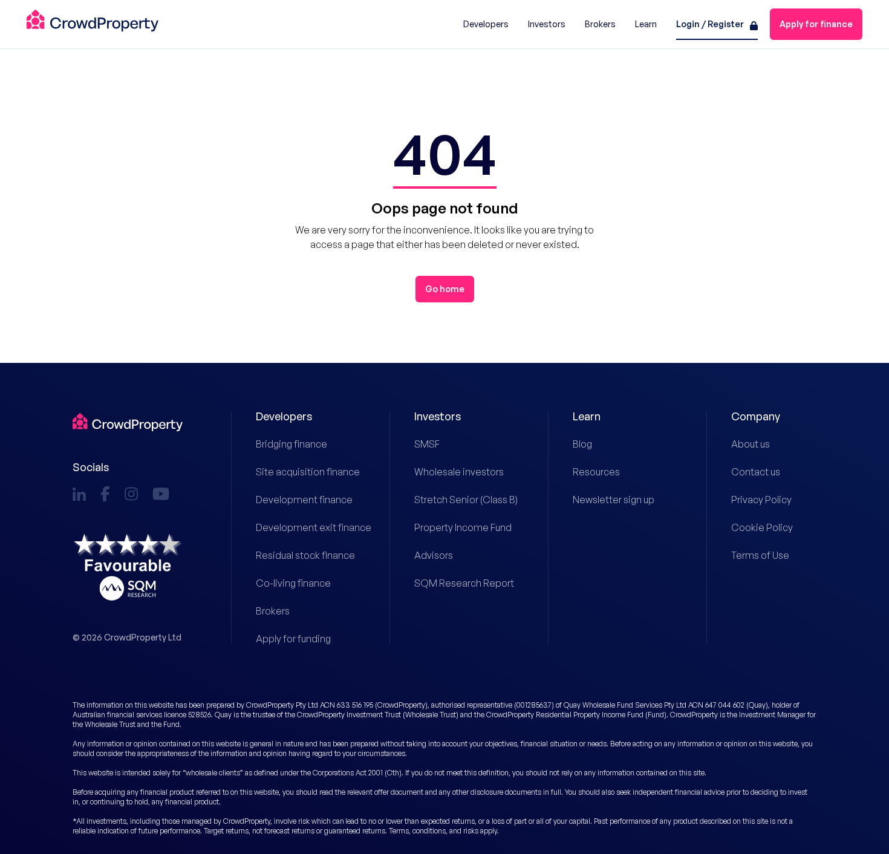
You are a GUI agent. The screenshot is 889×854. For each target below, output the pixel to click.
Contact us (755, 472)
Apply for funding (293, 639)
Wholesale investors (457, 472)
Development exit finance (298, 527)
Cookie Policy (762, 527)
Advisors (433, 555)
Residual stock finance (298, 555)
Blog (582, 444)
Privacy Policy (761, 499)
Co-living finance (293, 583)
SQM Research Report (457, 583)
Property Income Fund (457, 527)
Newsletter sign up (613, 499)
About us (750, 444)
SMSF (427, 444)
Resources (596, 472)
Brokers (273, 611)
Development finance (298, 499)
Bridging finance (291, 444)
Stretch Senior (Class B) (457, 499)
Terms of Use (760, 555)
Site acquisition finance (298, 472)
